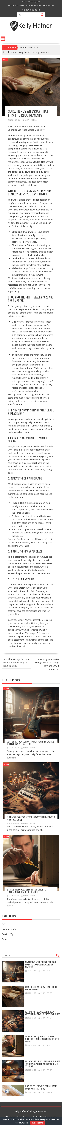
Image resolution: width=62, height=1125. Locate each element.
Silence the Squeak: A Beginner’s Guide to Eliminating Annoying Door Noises (26, 891)
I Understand (37, 1123)
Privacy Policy (48, 5)
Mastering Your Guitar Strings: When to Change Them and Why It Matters (47, 664)
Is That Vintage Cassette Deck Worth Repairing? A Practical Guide (16, 662)
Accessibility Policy (33, 5)
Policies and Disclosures (31, 10)
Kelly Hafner (31, 120)
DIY (3, 924)
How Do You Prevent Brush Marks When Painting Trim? (41, 1087)
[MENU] (3, 39)
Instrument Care (10, 929)
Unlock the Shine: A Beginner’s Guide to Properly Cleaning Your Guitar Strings (42, 1064)
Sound (5, 59)
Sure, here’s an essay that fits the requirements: (41, 988)
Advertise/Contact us (16, 5)
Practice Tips (8, 934)
